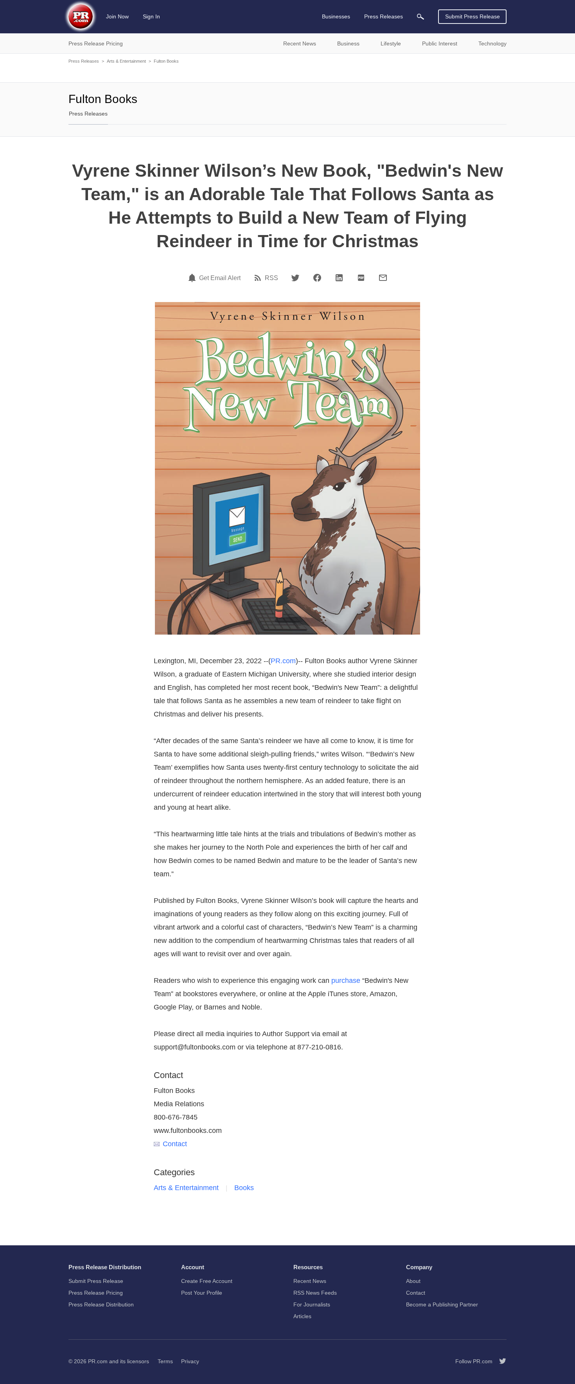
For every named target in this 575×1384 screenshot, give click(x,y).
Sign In (151, 16)
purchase (345, 980)
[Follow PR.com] (499, 1361)
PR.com (283, 661)
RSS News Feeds (315, 1293)
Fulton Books (166, 61)
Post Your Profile (201, 1293)
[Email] (383, 277)
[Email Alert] (193, 277)
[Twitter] (295, 277)
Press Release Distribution (101, 1304)
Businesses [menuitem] (336, 16)
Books (244, 1188)
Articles (302, 1316)
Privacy (190, 1361)
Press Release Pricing (95, 1293)
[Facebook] (317, 277)
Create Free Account (206, 1281)
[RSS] (259, 277)
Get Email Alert (220, 278)
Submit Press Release (472, 16)
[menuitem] (420, 16)
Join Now (117, 16)
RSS (271, 278)
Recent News (309, 1281)
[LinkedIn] (339, 277)
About (413, 1281)
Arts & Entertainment (126, 61)
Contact (175, 1144)
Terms (165, 1361)
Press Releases (83, 61)
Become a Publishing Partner (442, 1304)
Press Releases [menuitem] (383, 16)
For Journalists (311, 1304)
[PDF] (361, 277)
